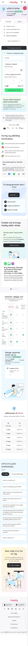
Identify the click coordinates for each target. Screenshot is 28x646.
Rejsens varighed (11, 64)
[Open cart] (22, 2)
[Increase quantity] (21, 80)
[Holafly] (14, 600)
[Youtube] (12, 609)
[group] (14, 480)
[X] (16, 609)
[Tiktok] (23, 609)
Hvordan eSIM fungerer (17, 474)
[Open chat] (25, 8)
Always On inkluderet (11, 35)
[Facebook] (5, 609)
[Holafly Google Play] (20, 604)
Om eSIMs (5, 474)
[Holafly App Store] (7, 604)
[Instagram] (8, 609)
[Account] (25, 2)
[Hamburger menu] (3, 2)
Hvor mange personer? (13, 74)
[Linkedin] (20, 609)
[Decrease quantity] (6, 80)
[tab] (8, 22)
